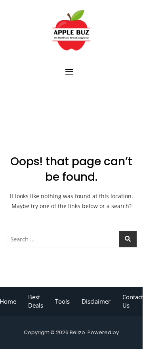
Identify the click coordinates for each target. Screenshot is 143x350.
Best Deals (35, 301)
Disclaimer (96, 301)
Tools (62, 301)
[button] (71, 71)
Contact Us (132, 301)
